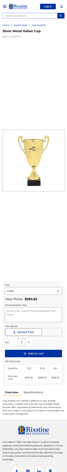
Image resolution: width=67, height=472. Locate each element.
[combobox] (30, 15)
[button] (48, 6)
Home (5, 25)
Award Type (20, 25)
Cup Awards (38, 25)
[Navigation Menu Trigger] (4, 6)
